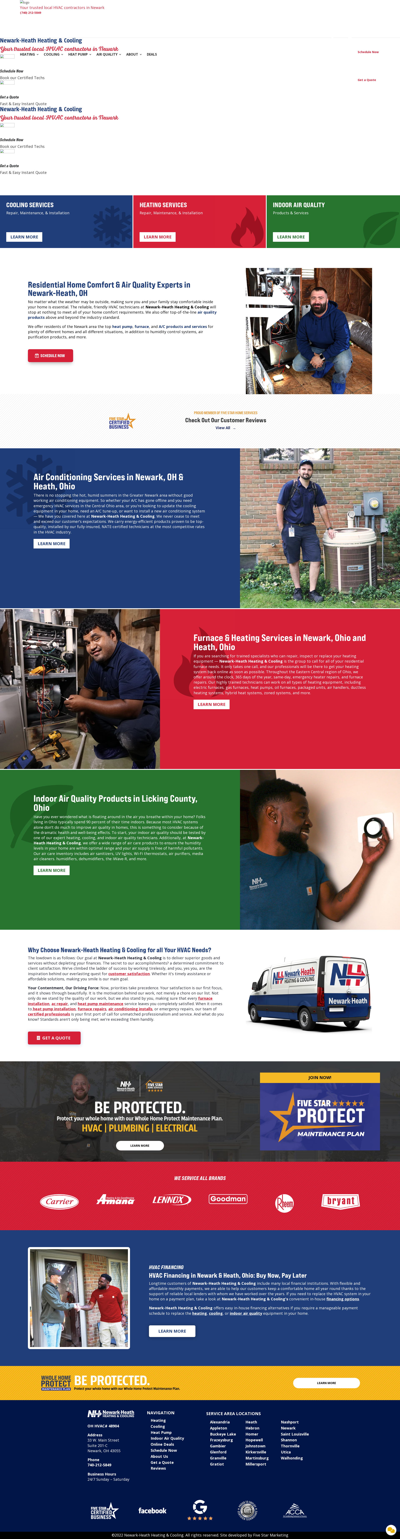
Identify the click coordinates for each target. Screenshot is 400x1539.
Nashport (290, 1421)
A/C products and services (183, 326)
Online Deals (162, 1444)
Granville (218, 1458)
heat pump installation (54, 1008)
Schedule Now (11, 71)
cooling (216, 1313)
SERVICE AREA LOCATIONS (233, 1413)
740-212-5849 (99, 1464)
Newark (288, 1428)
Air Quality (107, 55)
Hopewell (254, 1439)
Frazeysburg (221, 1439)
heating (199, 1313)
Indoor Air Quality (167, 1438)
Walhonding (292, 1458)
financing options (342, 1298)
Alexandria (220, 1421)
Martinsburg (257, 1458)
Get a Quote (9, 97)
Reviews (158, 1468)
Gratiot (217, 1464)
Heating (27, 55)
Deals (152, 55)
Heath (251, 1421)
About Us (159, 1456)
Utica (286, 1451)
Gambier (218, 1445)
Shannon (289, 1439)
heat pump (122, 326)
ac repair (59, 1003)
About (132, 55)
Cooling (52, 55)
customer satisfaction (129, 973)
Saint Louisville (295, 1434)
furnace (142, 326)
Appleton (218, 1428)
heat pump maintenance (100, 1003)
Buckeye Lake (223, 1434)
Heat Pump (78, 55)
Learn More (24, 237)
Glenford (218, 1451)
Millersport (255, 1464)
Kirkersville (255, 1451)
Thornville (290, 1445)
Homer (251, 1434)
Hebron (252, 1428)
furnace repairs (92, 1008)
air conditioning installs (130, 1008)
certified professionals (49, 1014)
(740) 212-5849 (30, 13)
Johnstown (255, 1445)
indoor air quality (246, 1313)
